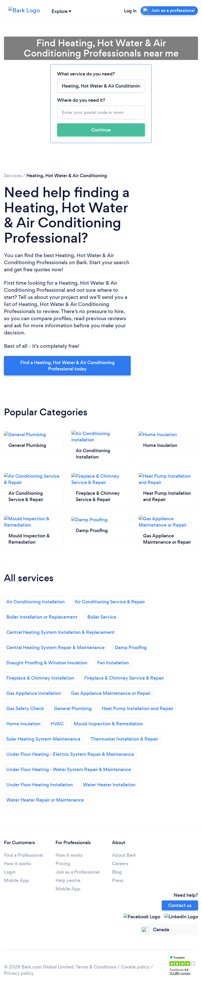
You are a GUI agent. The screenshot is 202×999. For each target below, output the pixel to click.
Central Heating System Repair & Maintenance (55, 647)
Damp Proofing (131, 647)
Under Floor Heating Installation (39, 785)
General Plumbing (73, 708)
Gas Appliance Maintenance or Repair (111, 693)
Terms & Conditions (96, 967)
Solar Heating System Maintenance (43, 739)
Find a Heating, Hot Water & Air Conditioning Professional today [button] (67, 365)
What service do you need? (86, 74)
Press (117, 880)
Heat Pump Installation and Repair (137, 708)
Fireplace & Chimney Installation (40, 678)
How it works (17, 863)
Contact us (179, 905)
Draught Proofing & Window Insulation (46, 663)
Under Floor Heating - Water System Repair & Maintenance (68, 769)
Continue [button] (101, 130)
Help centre (67, 880)
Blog (117, 872)
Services (13, 175)
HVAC (57, 724)
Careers (120, 863)
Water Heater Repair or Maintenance (45, 800)
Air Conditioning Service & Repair (110, 602)
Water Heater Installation (109, 785)
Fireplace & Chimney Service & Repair (124, 678)
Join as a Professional (77, 872)
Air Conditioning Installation (35, 602)
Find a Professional (23, 855)
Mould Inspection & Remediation (108, 724)
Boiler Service (101, 617)
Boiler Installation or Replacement (41, 617)
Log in (130, 11)
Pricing (62, 863)
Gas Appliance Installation (33, 693)
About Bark (124, 855)
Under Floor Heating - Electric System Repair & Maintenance (70, 754)
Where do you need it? (81, 100)
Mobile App (16, 880)
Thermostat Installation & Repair (124, 739)
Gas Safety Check (25, 708)
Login (10, 872)
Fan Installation (113, 663)
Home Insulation (23, 724)
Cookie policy (135, 967)
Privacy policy (19, 973)
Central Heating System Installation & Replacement (60, 632)
